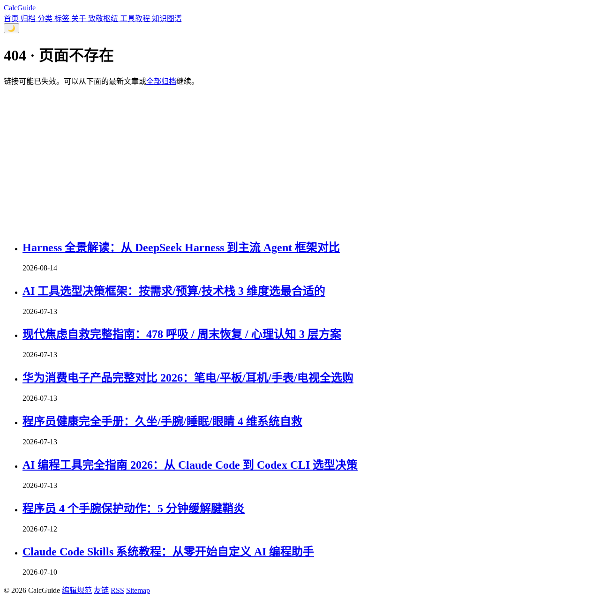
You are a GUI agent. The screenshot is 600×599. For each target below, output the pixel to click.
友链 (101, 590)
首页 (12, 18)
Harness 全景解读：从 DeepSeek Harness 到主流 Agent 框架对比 (181, 247)
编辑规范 (77, 590)
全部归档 (161, 81)
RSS (117, 590)
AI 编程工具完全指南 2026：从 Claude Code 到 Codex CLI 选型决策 (190, 465)
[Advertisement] (300, 163)
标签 (62, 18)
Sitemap (138, 590)
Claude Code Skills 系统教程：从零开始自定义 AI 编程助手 (168, 552)
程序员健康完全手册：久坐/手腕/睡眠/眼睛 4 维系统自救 (162, 421)
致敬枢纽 (104, 18)
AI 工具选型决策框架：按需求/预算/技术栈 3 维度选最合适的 (173, 291)
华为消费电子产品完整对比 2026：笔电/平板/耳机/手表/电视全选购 (187, 378)
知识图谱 (167, 18)
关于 (79, 18)
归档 (29, 18)
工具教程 (136, 18)
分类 (46, 18)
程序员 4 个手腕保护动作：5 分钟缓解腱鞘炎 (133, 508)
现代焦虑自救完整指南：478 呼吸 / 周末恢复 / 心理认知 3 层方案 (181, 334)
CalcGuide (20, 8)
